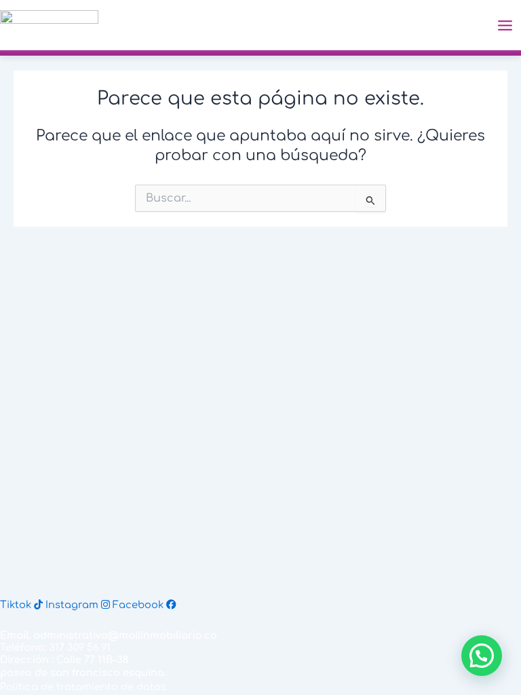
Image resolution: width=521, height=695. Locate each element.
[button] (481, 655)
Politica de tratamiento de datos (83, 686)
